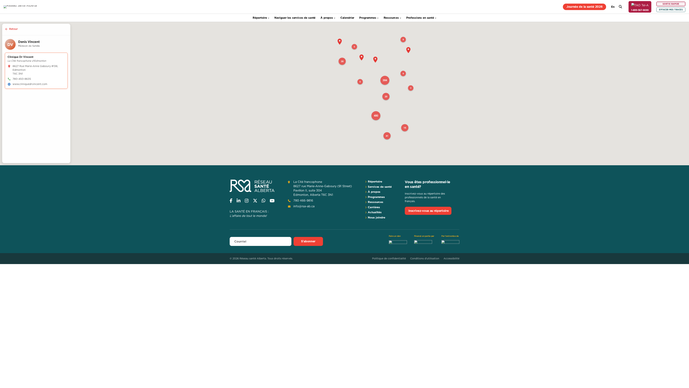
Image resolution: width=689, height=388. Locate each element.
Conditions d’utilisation (424, 258)
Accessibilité (451, 258)
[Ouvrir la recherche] (620, 7)
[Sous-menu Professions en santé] (435, 18)
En (613, 7)
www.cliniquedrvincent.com (30, 84)
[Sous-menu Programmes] (378, 18)
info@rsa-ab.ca (304, 206)
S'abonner (308, 241)
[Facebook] (231, 200)
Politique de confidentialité (389, 258)
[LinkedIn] (238, 200)
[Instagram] (247, 200)
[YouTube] (272, 200)
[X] (255, 200)
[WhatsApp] (263, 200)
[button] (339, 41)
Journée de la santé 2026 (584, 7)
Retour (13, 29)
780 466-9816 (303, 200)
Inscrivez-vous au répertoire (428, 211)
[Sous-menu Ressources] (400, 18)
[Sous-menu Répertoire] (268, 18)
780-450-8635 (22, 79)
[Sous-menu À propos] (334, 18)
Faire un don (395, 236)
